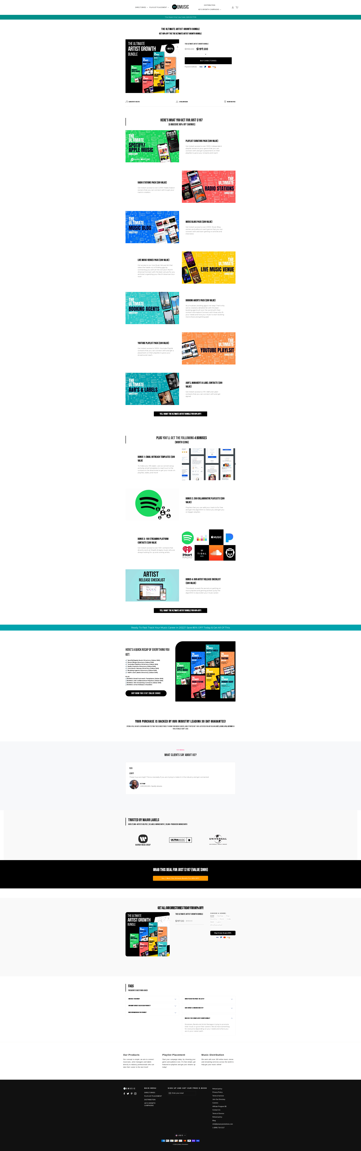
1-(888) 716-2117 (218, 1127)
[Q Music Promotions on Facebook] (124, 1093)
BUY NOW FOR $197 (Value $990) (146, 693)
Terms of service (218, 1096)
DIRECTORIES (140, 7)
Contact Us (216, 1110)
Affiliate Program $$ (219, 1106)
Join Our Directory (218, 1099)
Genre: (218, 913)
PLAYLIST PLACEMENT (158, 7)
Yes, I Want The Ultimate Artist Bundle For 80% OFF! (180, 414)
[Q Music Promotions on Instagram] (135, 1093)
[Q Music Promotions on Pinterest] (131, 1093)
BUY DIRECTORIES (208, 61)
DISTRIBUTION (209, 5)
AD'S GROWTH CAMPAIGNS (209, 9)
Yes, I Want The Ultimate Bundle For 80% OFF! (180, 878)
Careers (215, 1103)
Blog (214, 1120)
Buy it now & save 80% (222, 933)
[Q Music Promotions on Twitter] (128, 1093)
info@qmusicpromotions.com (222, 1124)
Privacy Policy (217, 1092)
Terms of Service (218, 1113)
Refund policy (217, 1089)
